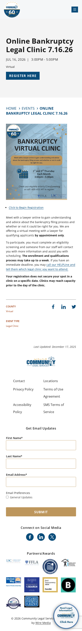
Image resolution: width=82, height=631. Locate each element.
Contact (19, 381)
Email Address (15, 475)
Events (28, 108)
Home (11, 108)
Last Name (13, 456)
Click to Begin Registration (26, 207)
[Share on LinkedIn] (63, 307)
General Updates (21, 497)
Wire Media (43, 623)
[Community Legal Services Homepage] (12, 9)
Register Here (22, 76)
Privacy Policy (23, 389)
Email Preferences (18, 493)
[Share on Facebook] (53, 307)
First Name (13, 438)
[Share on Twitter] (74, 307)
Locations (50, 381)
